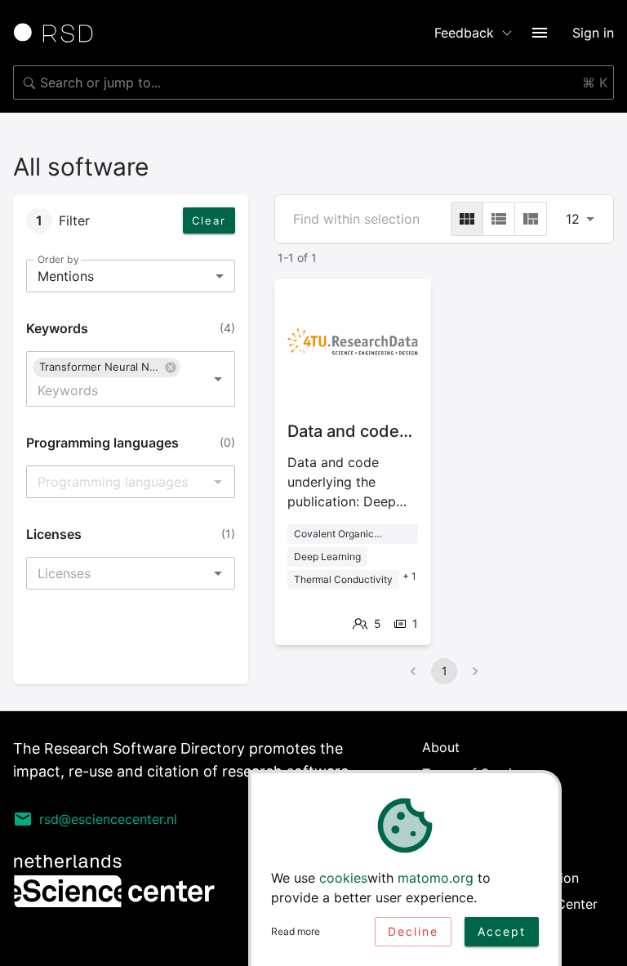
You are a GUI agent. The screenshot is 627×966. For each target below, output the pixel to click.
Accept (502, 931)
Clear (209, 220)
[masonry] (530, 219)
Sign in (593, 32)
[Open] (218, 378)
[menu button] (539, 32)
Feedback (464, 32)
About (441, 747)
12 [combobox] (573, 219)
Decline (413, 931)
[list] (498, 219)
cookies (343, 878)
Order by (58, 259)
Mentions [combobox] (66, 276)
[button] (106, 367)
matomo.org (436, 878)
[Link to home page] (58, 32)
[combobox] (313, 82)
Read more (295, 931)
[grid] (467, 219)
